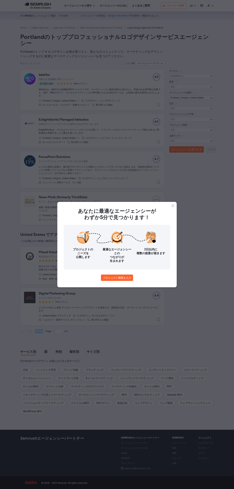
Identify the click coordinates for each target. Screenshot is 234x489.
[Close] (173, 206)
